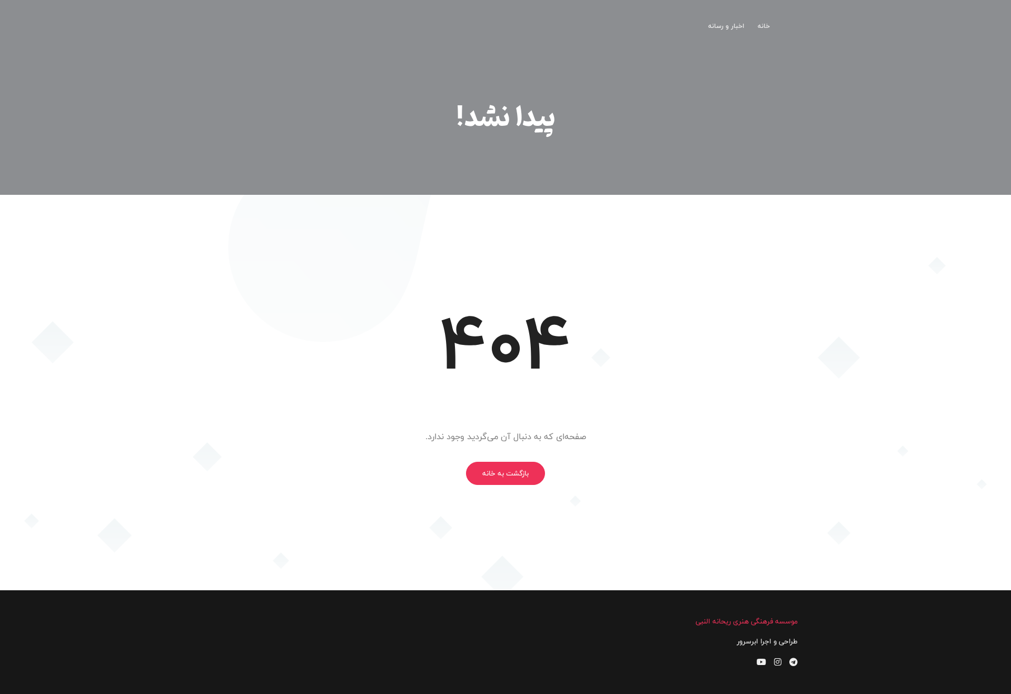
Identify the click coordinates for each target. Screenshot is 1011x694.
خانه (764, 26)
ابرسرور (747, 641)
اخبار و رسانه (726, 26)
